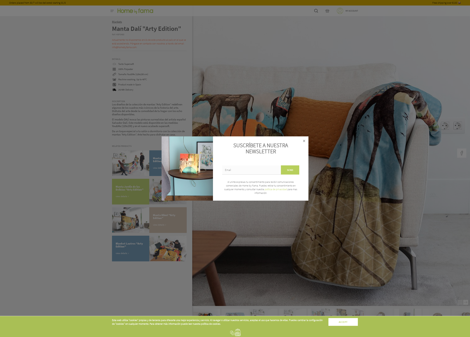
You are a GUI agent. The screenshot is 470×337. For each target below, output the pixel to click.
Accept (343, 322)
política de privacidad (276, 189)
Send (290, 170)
